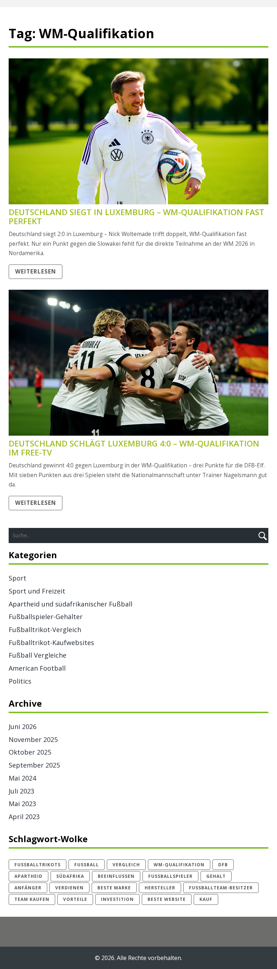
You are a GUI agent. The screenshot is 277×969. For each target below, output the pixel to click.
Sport (17, 578)
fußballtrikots (37, 865)
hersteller (160, 888)
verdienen (69, 888)
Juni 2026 (22, 726)
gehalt (216, 876)
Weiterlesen (35, 271)
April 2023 (24, 816)
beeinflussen (116, 876)
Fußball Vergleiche (37, 655)
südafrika (70, 876)
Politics (20, 681)
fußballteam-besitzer (221, 888)
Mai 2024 (22, 778)
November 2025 (33, 739)
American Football (37, 668)
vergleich (126, 865)
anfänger (27, 888)
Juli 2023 (21, 791)
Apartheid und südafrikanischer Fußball (70, 604)
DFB (223, 865)
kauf (205, 899)
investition (117, 899)
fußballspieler (170, 876)
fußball (86, 865)
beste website (167, 899)
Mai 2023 (22, 803)
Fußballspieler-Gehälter (46, 616)
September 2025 (34, 765)
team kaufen (31, 899)
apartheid (28, 876)
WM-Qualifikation (179, 865)
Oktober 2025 (30, 752)
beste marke (114, 888)
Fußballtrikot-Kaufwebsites (51, 642)
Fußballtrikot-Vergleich (45, 629)
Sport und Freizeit (37, 591)
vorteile (75, 899)
